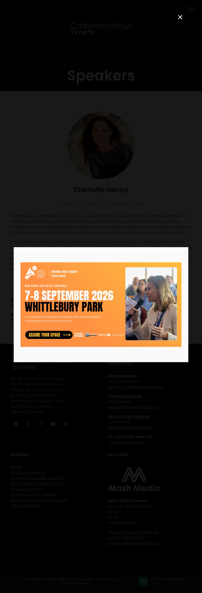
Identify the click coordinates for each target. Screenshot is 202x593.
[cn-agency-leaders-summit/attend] (101, 345)
